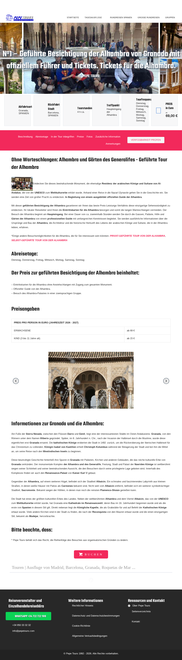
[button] (103, 17)
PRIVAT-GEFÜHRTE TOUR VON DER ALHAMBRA (137, 236)
